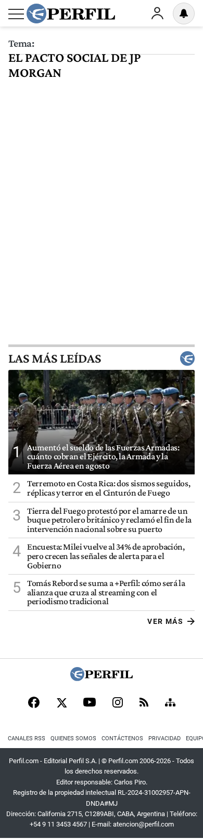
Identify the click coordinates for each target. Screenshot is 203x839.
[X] (61, 703)
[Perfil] (101, 678)
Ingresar (157, 13)
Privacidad (164, 738)
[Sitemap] (170, 703)
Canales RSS (26, 738)
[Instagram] (117, 703)
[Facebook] (34, 703)
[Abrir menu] (16, 14)
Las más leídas (54, 358)
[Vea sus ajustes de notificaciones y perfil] (183, 13)
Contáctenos (122, 738)
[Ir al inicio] (71, 13)
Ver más (165, 621)
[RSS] (143, 703)
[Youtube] (89, 703)
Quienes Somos (73, 738)
